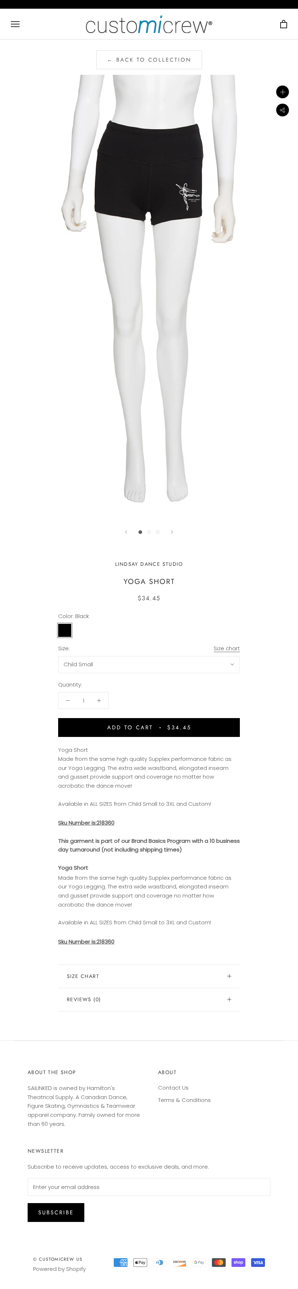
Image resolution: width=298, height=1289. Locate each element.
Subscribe (56, 1213)
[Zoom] (282, 92)
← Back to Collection (149, 60)
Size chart (227, 648)
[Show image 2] (149, 532)
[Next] (172, 532)
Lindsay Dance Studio (149, 564)
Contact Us (173, 1087)
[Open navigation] (15, 24)
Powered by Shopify (59, 1269)
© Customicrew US (57, 1259)
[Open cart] (283, 24)
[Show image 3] (158, 532)
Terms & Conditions (184, 1100)
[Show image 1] (140, 532)
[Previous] (126, 532)
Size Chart (83, 976)
